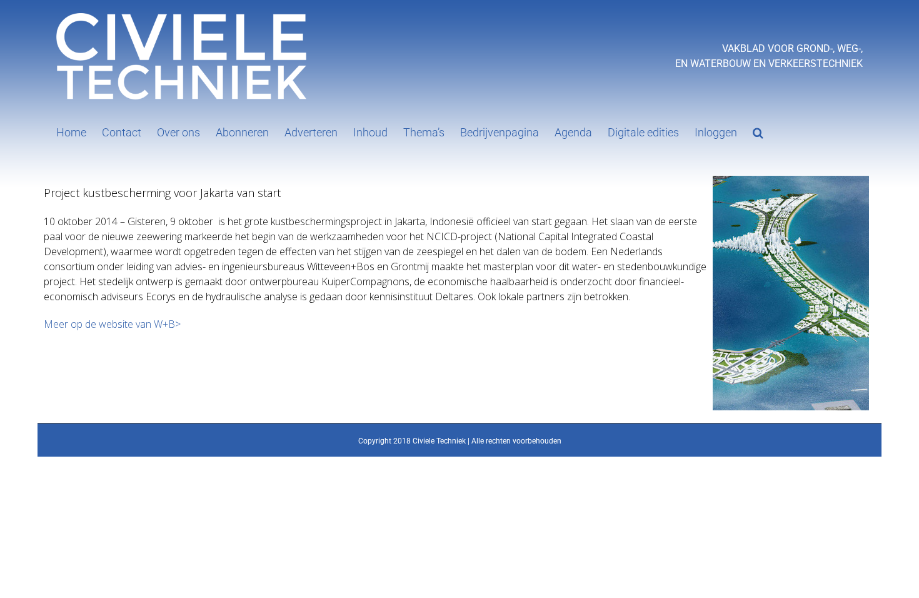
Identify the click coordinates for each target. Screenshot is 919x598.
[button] (758, 131)
